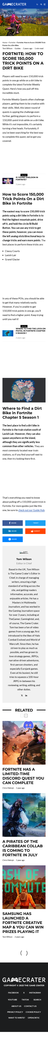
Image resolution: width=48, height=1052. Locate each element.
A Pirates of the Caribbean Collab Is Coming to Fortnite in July (22, 848)
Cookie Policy (33, 1012)
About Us (16, 1006)
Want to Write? (16, 1017)
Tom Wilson (7, 48)
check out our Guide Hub (31, 510)
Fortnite (12, 42)
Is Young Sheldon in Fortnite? (27, 178)
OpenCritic (34, 1017)
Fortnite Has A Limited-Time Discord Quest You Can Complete (23, 776)
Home (4, 42)
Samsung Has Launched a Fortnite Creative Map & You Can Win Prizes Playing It (23, 922)
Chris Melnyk (8, 788)
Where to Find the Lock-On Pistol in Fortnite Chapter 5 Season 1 (31, 331)
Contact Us (30, 1006)
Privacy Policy (15, 1012)
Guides (18, 48)
